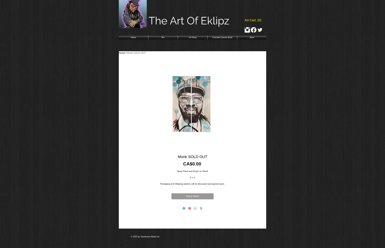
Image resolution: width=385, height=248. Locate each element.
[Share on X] (201, 208)
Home (122, 53)
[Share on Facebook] (184, 208)
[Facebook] (253, 30)
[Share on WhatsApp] (195, 208)
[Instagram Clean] (247, 30)
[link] (253, 20)
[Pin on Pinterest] (189, 208)
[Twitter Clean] (260, 30)
